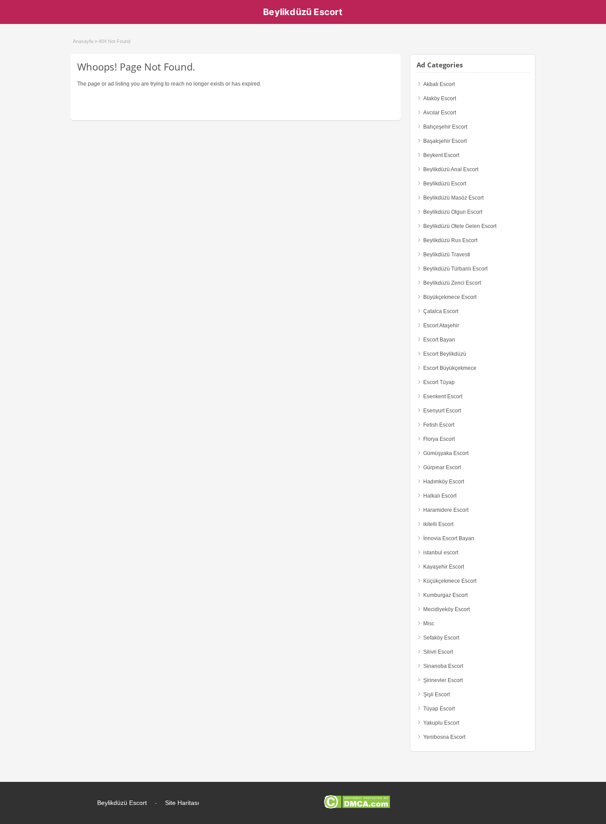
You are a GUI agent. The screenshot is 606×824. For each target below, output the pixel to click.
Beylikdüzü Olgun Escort (452, 212)
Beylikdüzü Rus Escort (450, 240)
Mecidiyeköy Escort (446, 609)
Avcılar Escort (439, 113)
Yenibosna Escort (444, 737)
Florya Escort (439, 439)
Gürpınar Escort (442, 467)
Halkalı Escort (439, 496)
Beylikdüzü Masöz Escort (453, 198)
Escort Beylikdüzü (444, 354)
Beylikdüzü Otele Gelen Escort (459, 226)
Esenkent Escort (442, 396)
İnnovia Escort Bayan (448, 538)
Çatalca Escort (440, 311)
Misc (428, 623)
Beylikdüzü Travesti (446, 254)
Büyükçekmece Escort (449, 297)
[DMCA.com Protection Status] (357, 807)
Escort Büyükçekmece (449, 368)
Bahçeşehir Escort (445, 127)
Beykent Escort (441, 155)
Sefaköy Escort (441, 638)
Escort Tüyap (439, 382)
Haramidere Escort (445, 510)
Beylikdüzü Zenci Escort (452, 283)
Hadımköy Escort (443, 482)
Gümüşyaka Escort (445, 453)
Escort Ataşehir (441, 325)
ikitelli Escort (438, 524)
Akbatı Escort (439, 84)
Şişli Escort (436, 694)
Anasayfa (83, 41)
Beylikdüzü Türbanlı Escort (455, 269)
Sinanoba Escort (443, 666)
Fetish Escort (438, 425)
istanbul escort (440, 552)
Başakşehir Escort (445, 141)
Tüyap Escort (439, 709)
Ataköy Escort (439, 98)
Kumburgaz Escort (445, 595)
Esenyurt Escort (442, 411)
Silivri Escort (438, 652)
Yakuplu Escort (441, 723)
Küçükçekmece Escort (449, 581)
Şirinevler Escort (443, 680)
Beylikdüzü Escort (302, 12)
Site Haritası (182, 802)
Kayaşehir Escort (443, 567)
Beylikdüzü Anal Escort (450, 169)
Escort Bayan (439, 340)
